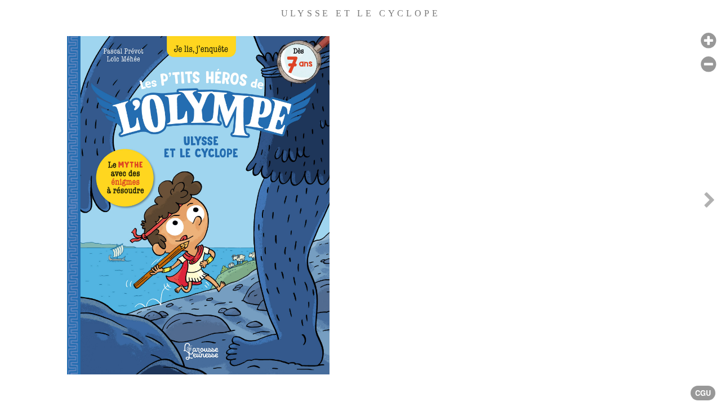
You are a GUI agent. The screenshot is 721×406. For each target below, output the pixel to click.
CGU (703, 393)
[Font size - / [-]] (708, 64)
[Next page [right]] (709, 203)
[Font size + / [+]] (708, 40)
